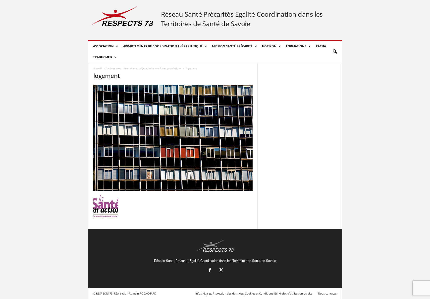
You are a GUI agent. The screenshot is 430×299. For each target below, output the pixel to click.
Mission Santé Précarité (232, 46)
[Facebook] (209, 270)
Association (103, 46)
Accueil (97, 68)
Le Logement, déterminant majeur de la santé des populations (144, 68)
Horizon (269, 46)
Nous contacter (327, 293)
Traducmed (102, 57)
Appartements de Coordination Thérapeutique (163, 46)
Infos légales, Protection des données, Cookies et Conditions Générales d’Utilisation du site (253, 293)
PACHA (321, 46)
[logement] (173, 138)
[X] (220, 270)
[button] (334, 51)
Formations (296, 46)
